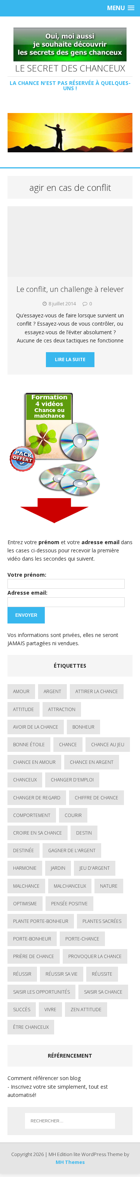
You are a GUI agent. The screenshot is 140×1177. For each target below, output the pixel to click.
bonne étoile (29, 744)
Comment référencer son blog (44, 1078)
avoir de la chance (35, 727)
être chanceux (31, 1027)
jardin (58, 868)
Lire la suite (70, 359)
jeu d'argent (95, 868)
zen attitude (86, 1009)
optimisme (25, 903)
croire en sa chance (37, 833)
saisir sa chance (103, 992)
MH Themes (70, 1162)
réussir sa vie (62, 974)
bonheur (83, 727)
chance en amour (34, 762)
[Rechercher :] (70, 1121)
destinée (23, 850)
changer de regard (36, 798)
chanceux (25, 780)
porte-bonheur (32, 939)
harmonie (25, 868)
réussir (22, 974)
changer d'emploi (72, 780)
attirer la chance (96, 691)
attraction (61, 709)
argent (52, 691)
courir (73, 815)
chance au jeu (107, 744)
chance (68, 744)
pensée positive (69, 903)
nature (109, 886)
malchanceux (70, 886)
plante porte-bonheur (40, 921)
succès (21, 1009)
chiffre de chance (96, 798)
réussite (102, 974)
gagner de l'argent (72, 850)
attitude (23, 709)
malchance (26, 886)
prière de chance (33, 956)
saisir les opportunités (41, 992)
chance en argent (91, 762)
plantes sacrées (102, 921)
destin (84, 833)
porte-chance (82, 939)
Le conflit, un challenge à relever (70, 289)
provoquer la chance (95, 956)
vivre (50, 1009)
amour (21, 691)
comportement (31, 815)
